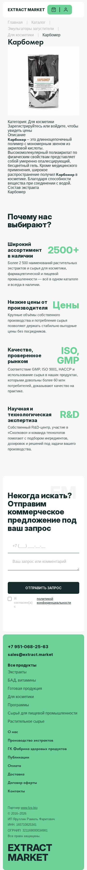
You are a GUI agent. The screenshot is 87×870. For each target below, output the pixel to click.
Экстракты (17, 672)
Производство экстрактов (30, 740)
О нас (13, 731)
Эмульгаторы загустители (31, 29)
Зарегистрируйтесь (25, 126)
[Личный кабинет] (66, 10)
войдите (58, 126)
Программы (18, 705)
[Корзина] (54, 10)
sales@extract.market (30, 654)
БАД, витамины (22, 680)
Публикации (18, 757)
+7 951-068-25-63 (28, 646)
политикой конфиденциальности (54, 600)
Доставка (16, 774)
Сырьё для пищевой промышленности (42, 713)
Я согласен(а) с (42, 602)
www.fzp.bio (29, 808)
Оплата (14, 765)
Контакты (16, 791)
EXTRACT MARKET (26, 9)
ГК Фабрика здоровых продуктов (37, 748)
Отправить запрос (43, 588)
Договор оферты (22, 782)
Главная (15, 22)
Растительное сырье (26, 721)
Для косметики (21, 35)
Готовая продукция (25, 688)
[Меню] (80, 10)
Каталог (38, 22)
